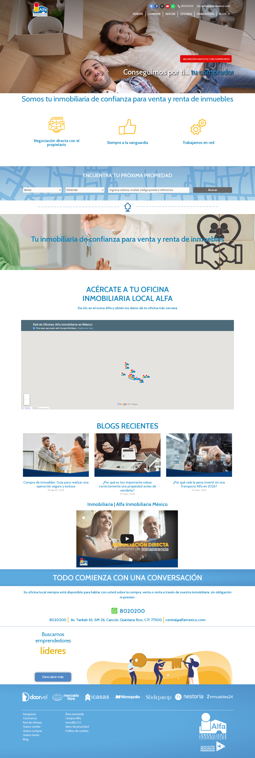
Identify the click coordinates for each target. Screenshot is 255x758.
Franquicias (205, 14)
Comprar (154, 14)
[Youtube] (167, 6)
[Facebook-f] (157, 6)
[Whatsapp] (173, 6)
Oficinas (186, 14)
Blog (222, 14)
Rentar (170, 14)
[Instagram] (162, 6)
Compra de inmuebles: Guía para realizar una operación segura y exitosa (56, 484)
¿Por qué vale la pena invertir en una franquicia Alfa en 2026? (199, 484)
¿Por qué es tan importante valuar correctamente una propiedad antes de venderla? (127, 486)
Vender (138, 14)
